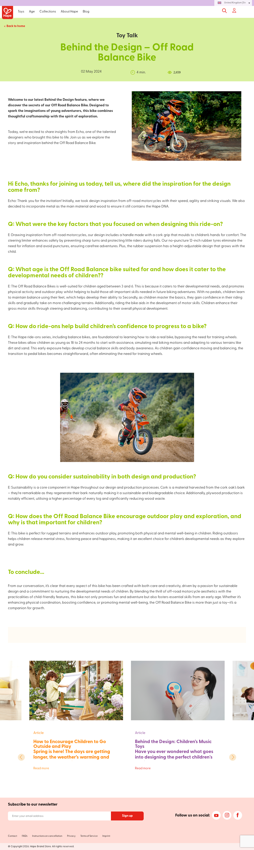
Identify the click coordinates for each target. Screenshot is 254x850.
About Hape (69, 11)
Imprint (106, 836)
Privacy (71, 836)
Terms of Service (89, 836)
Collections (47, 11)
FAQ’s (24, 836)
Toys (21, 11)
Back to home (16, 26)
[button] (233, 3)
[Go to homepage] (7, 13)
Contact (12, 836)
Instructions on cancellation (47, 836)
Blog (86, 11)
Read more (73, 768)
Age (32, 11)
